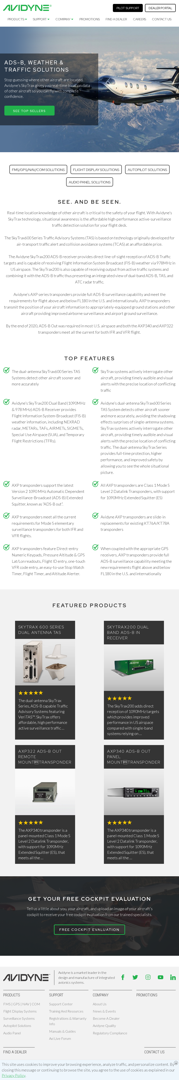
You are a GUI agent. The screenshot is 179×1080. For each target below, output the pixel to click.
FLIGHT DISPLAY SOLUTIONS (96, 169)
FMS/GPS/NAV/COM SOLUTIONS (38, 169)
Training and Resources (66, 1011)
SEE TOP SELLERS (29, 111)
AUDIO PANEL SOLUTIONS (89, 182)
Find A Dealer (116, 19)
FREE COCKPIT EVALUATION (89, 929)
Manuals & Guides (62, 1031)
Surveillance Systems (19, 1018)
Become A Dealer (106, 1018)
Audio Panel (12, 1033)
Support (40, 19)
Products (16, 19)
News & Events (104, 1011)
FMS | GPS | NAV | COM (21, 1004)
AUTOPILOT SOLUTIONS (147, 169)
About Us (100, 1004)
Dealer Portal (160, 8)
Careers (139, 19)
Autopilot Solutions (17, 1025)
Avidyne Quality (104, 1025)
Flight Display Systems (20, 1011)
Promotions (89, 19)
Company (63, 19)
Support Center (61, 1004)
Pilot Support (128, 8)
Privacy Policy (13, 1075)
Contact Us (161, 19)
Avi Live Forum (60, 1038)
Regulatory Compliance (110, 1033)
